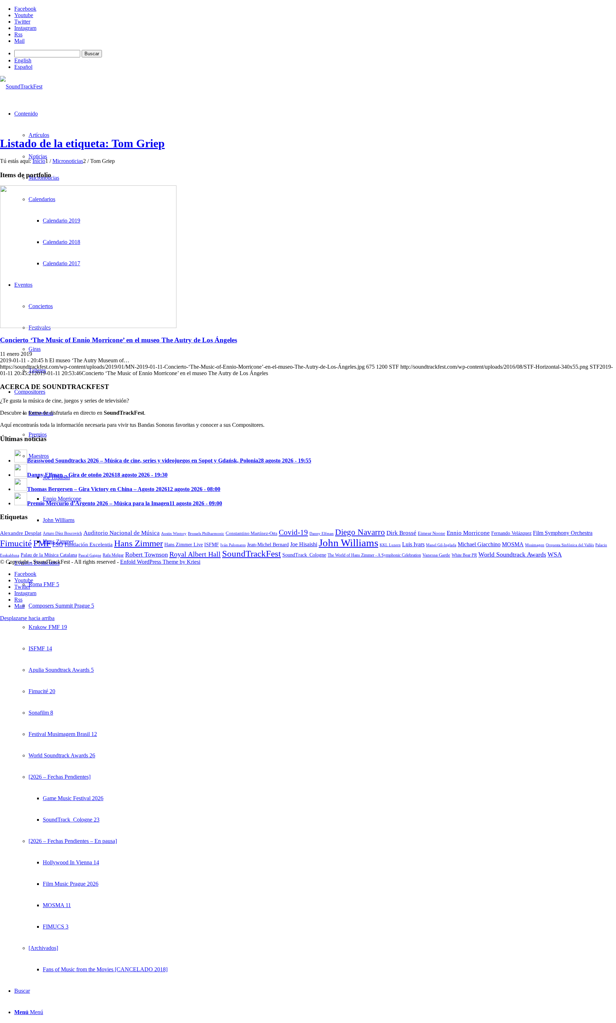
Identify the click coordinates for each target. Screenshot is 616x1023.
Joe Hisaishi (303, 544)
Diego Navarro (360, 532)
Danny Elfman (321, 533)
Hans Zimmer (138, 543)
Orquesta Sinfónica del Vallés (570, 545)
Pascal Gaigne (89, 555)
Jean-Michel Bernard (268, 544)
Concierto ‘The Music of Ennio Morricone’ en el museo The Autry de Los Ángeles (118, 340)
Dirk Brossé (401, 533)
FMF (42, 543)
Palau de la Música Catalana (49, 555)
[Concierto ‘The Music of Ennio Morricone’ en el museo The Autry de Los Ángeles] (88, 326)
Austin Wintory (173, 533)
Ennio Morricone (468, 532)
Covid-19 (293, 532)
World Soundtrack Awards (512, 554)
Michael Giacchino (479, 544)
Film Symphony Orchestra (562, 533)
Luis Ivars (413, 544)
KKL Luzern (390, 545)
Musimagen (534, 545)
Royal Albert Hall (195, 554)
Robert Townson (146, 554)
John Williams (348, 542)
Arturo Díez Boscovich (62, 533)
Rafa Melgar (113, 555)
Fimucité (16, 543)
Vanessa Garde (436, 555)
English (22, 60)
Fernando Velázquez (511, 533)
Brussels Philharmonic (206, 533)
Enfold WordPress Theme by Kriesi (160, 562)
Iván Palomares (233, 545)
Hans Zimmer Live (183, 544)
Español (23, 67)
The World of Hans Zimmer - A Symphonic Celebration (374, 555)
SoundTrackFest (251, 553)
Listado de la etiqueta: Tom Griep (82, 143)
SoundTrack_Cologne (304, 555)
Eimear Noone (431, 533)
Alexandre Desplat (20, 533)
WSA (555, 554)
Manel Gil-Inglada (441, 545)
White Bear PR (464, 555)
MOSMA (513, 544)
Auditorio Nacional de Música (121, 533)
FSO (57, 544)
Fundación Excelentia (89, 544)
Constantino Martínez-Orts (251, 533)
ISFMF (211, 544)
